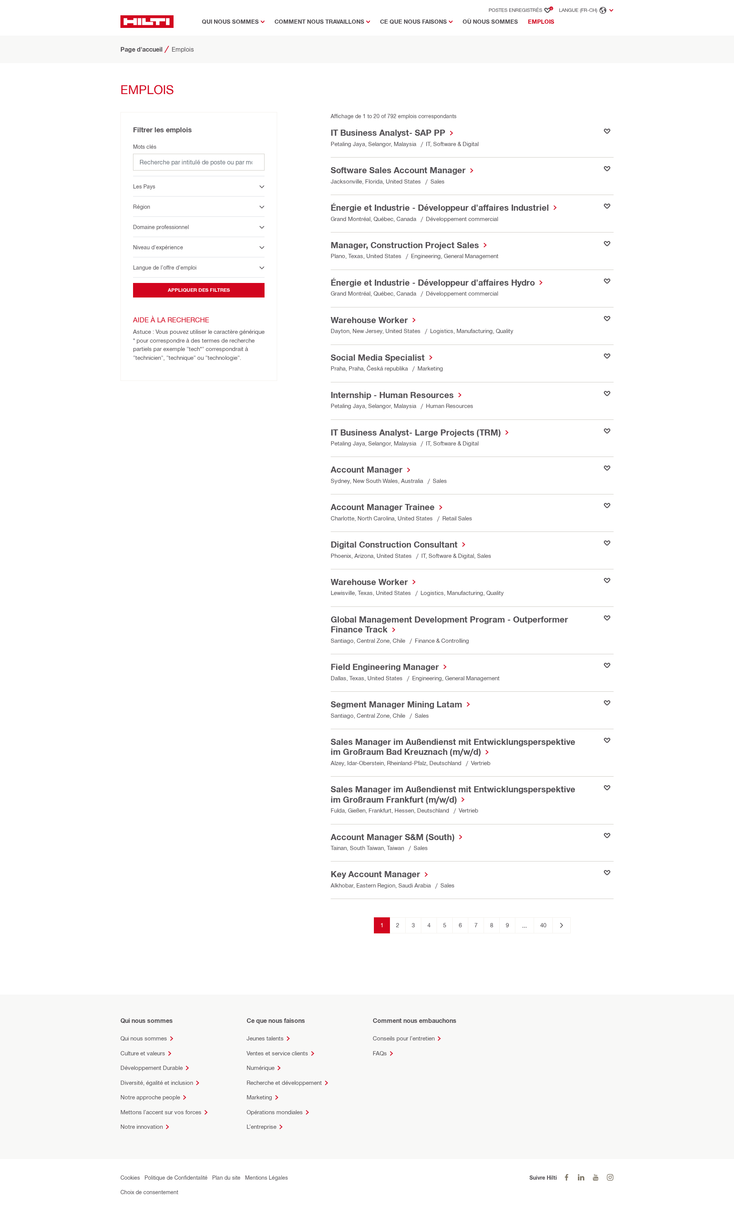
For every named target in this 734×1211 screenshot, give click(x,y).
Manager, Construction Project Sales (405, 245)
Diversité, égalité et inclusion (156, 1083)
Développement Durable (151, 1068)
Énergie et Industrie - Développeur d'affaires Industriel (440, 207)
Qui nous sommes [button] (230, 22)
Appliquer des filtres (199, 289)
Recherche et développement (284, 1083)
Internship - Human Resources (392, 395)
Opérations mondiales (275, 1112)
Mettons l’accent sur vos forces (160, 1112)
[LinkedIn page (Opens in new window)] (581, 1178)
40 (543, 925)
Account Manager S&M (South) (393, 837)
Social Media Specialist (378, 357)
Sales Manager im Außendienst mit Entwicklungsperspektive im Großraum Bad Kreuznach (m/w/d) (453, 746)
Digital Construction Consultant (394, 544)
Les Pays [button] (144, 186)
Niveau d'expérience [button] (158, 247)
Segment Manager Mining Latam (396, 704)
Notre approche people (150, 1097)
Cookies (130, 1177)
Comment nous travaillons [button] (319, 22)
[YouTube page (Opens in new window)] (595, 1178)
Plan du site (226, 1177)
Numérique (260, 1068)
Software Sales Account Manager (398, 170)
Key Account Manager (375, 874)
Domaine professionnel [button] (161, 227)
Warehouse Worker (369, 320)
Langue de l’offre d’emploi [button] (164, 267)
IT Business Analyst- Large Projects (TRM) (416, 432)
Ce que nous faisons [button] (413, 22)
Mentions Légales (266, 1177)
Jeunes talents (265, 1038)
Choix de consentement (149, 1192)
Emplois (542, 21)
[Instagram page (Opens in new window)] (610, 1178)
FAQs (380, 1053)
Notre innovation (141, 1127)
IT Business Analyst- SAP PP (388, 132)
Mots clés (144, 146)
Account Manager (367, 469)
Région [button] (141, 206)
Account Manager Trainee (383, 507)
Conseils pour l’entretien (404, 1038)
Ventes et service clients (277, 1053)
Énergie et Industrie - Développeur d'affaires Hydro (433, 282)
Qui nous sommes (143, 1038)
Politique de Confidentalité (176, 1177)
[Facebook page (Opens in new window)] (566, 1178)
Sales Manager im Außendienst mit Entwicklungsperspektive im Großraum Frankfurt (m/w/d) (453, 794)
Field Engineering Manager (385, 667)
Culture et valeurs (142, 1053)
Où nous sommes (490, 22)
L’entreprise (261, 1127)
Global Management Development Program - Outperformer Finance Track (449, 624)
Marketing (259, 1097)
